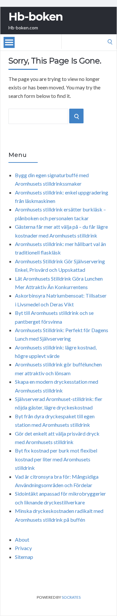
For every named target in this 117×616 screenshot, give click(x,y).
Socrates (71, 597)
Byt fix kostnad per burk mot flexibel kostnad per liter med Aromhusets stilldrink (56, 459)
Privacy (23, 548)
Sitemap (24, 557)
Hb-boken (35, 16)
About (22, 539)
